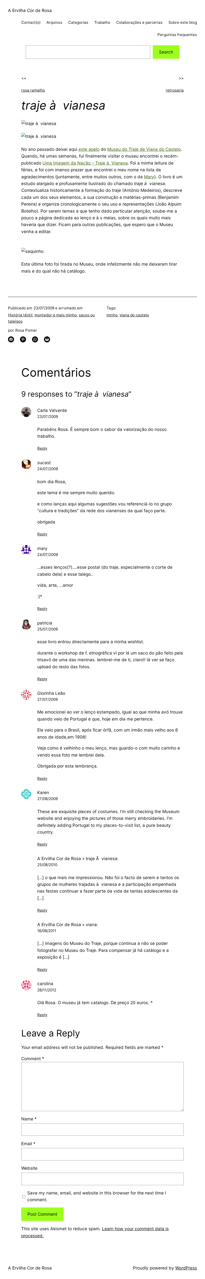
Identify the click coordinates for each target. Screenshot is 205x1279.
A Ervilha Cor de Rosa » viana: (67, 924)
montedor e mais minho (55, 315)
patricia (44, 622)
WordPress (186, 1267)
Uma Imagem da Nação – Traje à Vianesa (85, 163)
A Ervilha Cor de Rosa (30, 10)
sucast (44, 462)
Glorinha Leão (51, 693)
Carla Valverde (52, 410)
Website (29, 1168)
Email (28, 1143)
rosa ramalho (33, 90)
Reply (42, 448)
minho (112, 315)
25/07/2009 (47, 629)
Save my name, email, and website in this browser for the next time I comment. (96, 1196)
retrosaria (175, 90)
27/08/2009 (47, 798)
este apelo (89, 149)
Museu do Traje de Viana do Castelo (144, 149)
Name (29, 1118)
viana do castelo (134, 315)
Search (166, 52)
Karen (43, 792)
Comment (32, 1058)
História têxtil (20, 315)
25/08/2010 (47, 864)
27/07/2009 (47, 699)
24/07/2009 (47, 468)
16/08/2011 (46, 930)
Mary (149, 176)
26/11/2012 (46, 990)
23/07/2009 (47, 416)
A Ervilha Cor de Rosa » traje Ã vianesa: (77, 858)
